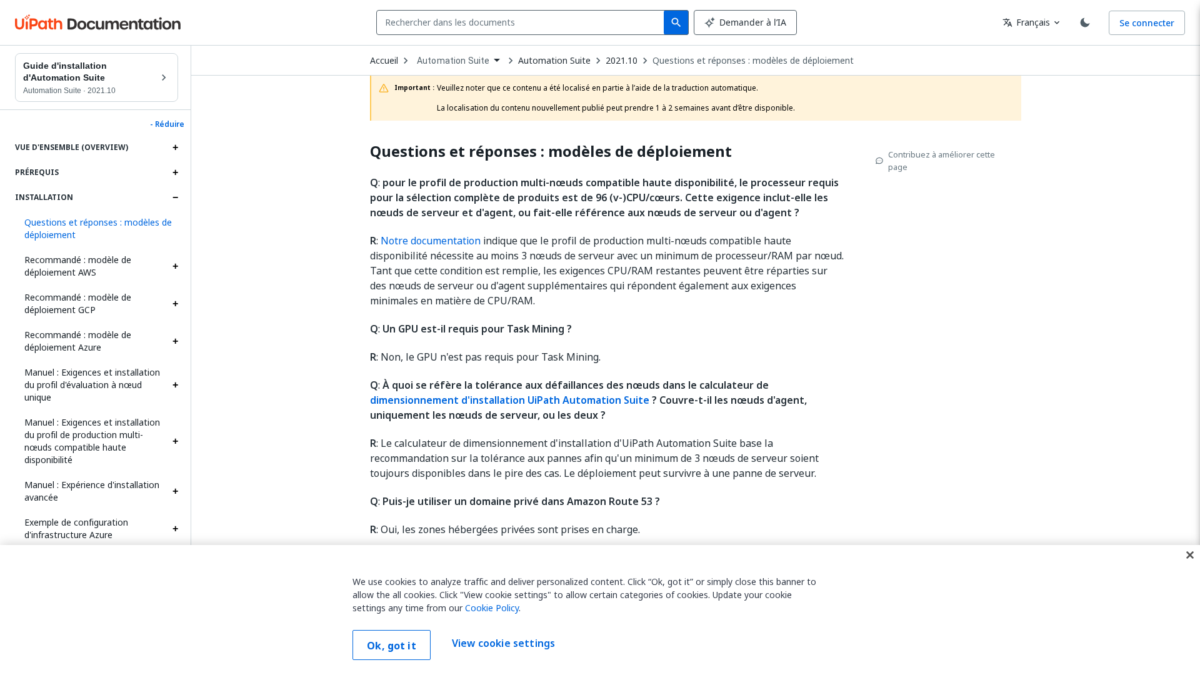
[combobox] (523, 22)
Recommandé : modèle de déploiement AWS (77, 266)
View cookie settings (503, 643)
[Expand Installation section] (175, 197)
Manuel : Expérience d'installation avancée (91, 491)
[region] (600, 610)
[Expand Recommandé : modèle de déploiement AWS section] (175, 266)
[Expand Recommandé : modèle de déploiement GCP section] (175, 303)
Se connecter (1146, 22)
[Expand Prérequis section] (175, 172)
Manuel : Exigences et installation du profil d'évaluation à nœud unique (92, 385)
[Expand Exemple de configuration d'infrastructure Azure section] (175, 528)
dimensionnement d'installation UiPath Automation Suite (509, 400)
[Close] (1190, 555)
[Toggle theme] (1085, 22)
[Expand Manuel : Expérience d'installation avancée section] (175, 491)
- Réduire (167, 124)
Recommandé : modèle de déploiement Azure (77, 341)
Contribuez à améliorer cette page (941, 160)
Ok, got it (391, 645)
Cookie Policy (492, 607)
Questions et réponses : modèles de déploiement (753, 60)
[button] (96, 229)
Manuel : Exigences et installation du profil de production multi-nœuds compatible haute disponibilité (92, 441)
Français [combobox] (1026, 22)
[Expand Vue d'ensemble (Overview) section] (175, 147)
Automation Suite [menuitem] (453, 61)
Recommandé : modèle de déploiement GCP (77, 303)
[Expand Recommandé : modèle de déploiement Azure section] (175, 341)
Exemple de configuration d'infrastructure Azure (76, 528)
